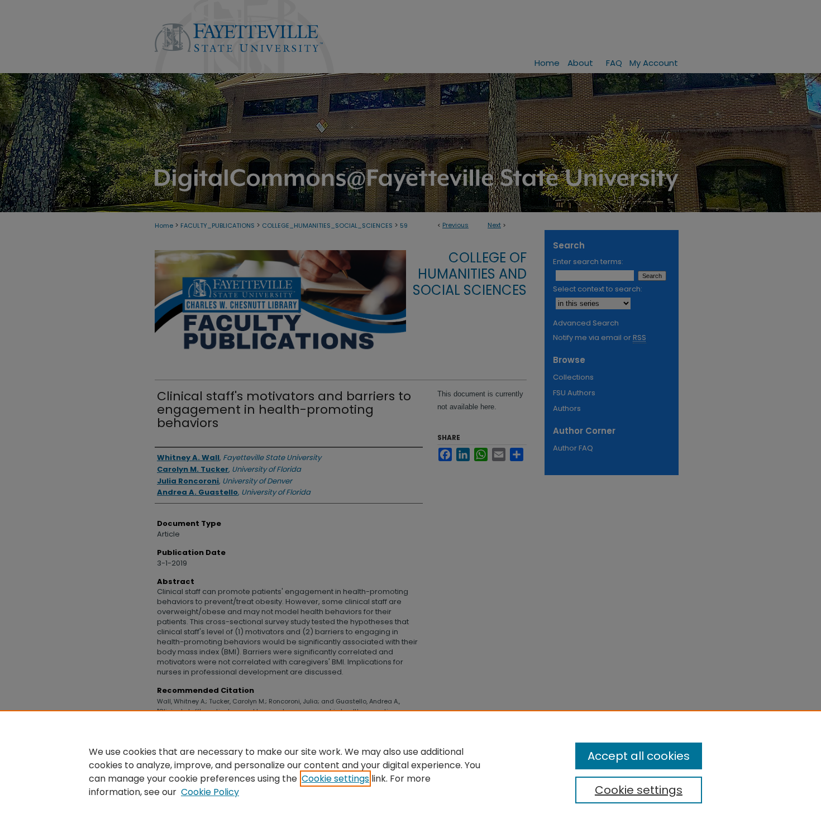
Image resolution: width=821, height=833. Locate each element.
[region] (410, 771)
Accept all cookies (639, 756)
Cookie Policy (210, 792)
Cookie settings (335, 778)
